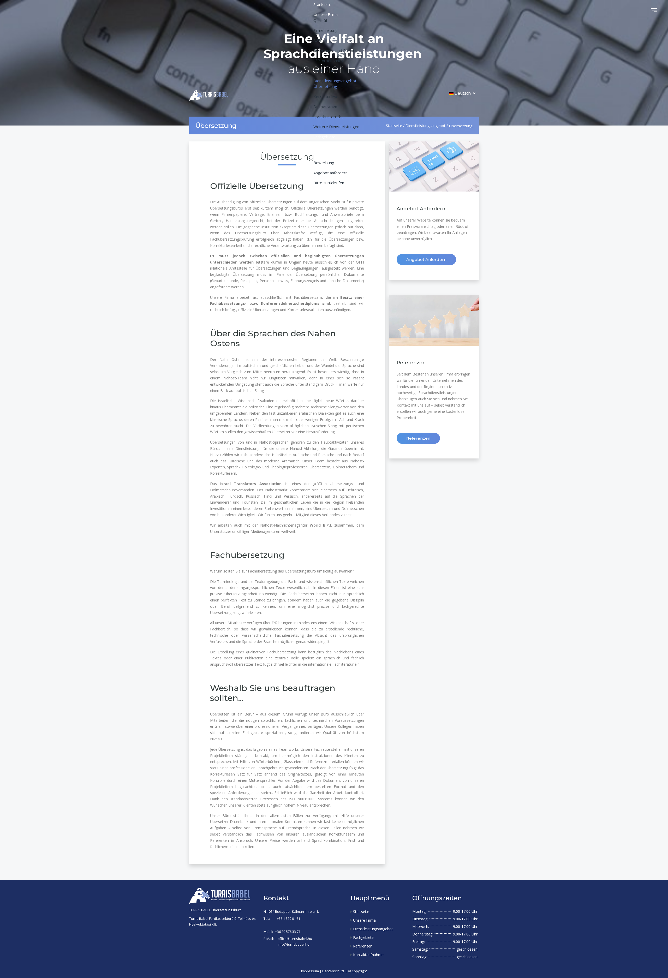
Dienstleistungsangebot (373, 928)
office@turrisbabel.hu (295, 938)
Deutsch (463, 93)
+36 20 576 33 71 (287, 931)
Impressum (310, 971)
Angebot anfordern (426, 259)
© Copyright (357, 971)
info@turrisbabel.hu (293, 944)
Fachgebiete (363, 937)
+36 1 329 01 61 (288, 918)
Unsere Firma (364, 920)
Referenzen (418, 438)
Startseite (361, 911)
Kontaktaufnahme (368, 954)
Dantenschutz (333, 971)
